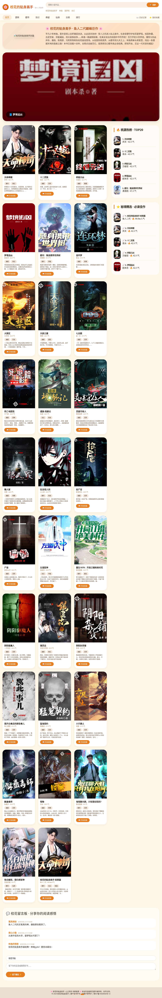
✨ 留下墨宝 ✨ (15, 975)
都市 (27, 17)
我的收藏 (154, 17)
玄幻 (37, 17)
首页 (7, 17)
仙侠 (58, 17)
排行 (78, 17)
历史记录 (141, 17)
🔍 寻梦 (153, 5)
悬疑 (48, 17)
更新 (17, 17)
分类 (68, 17)
